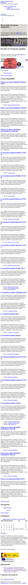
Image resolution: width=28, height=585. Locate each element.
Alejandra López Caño (13, 423)
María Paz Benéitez (12, 377)
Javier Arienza (11, 173)
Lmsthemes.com (4, 583)
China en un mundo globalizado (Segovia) (14, 108)
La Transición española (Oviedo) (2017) (13, 268)
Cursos (8, 510)
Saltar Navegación (5, 501)
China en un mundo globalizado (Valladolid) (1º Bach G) (10, 453)
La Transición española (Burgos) (11, 335)
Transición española (19, 54)
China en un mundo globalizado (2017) (13, 479)
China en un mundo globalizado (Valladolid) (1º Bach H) (10, 428)
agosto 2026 (14, 519)
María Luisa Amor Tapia (14, 105)
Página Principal (7, 73)
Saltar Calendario (5, 512)
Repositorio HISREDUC (20, 45)
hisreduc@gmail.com (9, 579)
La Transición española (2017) (10, 314)
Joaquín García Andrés (13, 219)
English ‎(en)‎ (9, 7)
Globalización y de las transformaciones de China (12, 67)
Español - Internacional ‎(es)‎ (10, 6)
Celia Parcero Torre (12, 311)
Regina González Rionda (14, 421)
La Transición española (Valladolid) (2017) (14, 292)
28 (13, 530)
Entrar (15, 4)
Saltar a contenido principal (7, 1)
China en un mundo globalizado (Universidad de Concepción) (10, 130)
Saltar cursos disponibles (6, 75)
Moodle (24, 583)
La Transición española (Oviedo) (11, 403)
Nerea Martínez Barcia (13, 288)
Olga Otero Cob (12, 289)
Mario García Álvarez (13, 286)
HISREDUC (4, 2)
